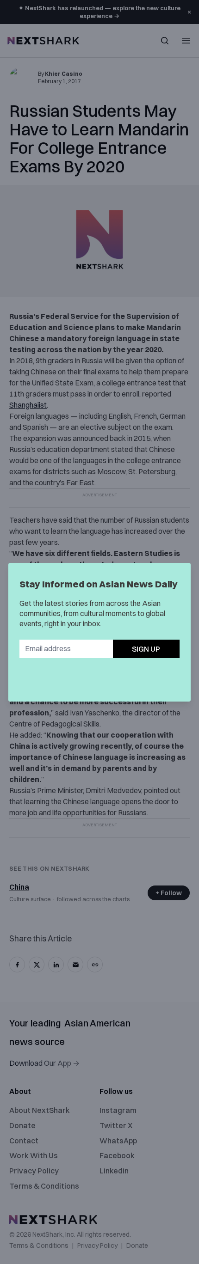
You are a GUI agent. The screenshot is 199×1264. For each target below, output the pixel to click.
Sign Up (146, 648)
